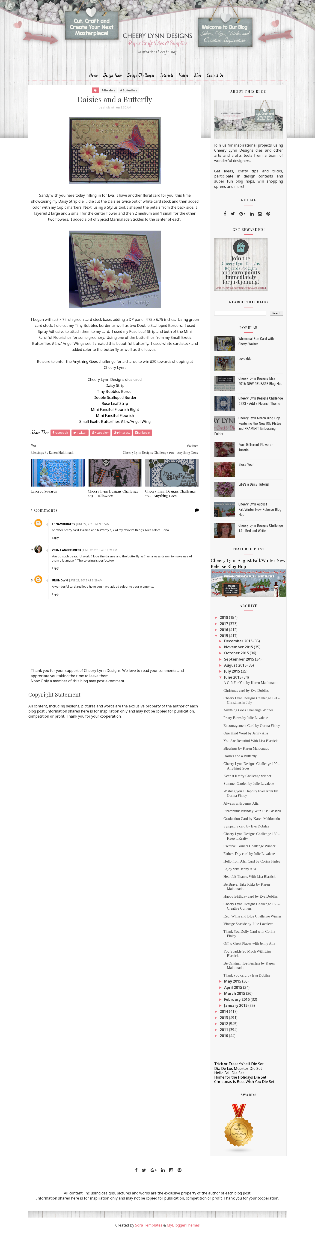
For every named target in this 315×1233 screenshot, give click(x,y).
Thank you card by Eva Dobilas (246, 975)
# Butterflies (128, 90)
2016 (224, 629)
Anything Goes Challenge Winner (248, 710)
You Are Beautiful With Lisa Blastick (250, 741)
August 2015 (235, 665)
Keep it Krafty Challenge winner (247, 776)
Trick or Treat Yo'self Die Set (239, 1063)
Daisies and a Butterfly (240, 756)
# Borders (109, 90)
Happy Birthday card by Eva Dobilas (250, 896)
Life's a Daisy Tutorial (253, 484)
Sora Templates (148, 1225)
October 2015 (237, 653)
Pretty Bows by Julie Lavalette (245, 718)
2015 (224, 635)
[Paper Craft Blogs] (239, 1128)
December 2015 (238, 641)
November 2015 (239, 647)
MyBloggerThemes (183, 1225)
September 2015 (239, 659)
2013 (224, 1017)
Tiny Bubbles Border (115, 391)
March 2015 (235, 993)
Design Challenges (141, 75)
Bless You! (245, 464)
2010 (224, 1035)
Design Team (112, 75)
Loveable (245, 358)
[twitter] (233, 214)
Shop (198, 75)
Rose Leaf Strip (115, 403)
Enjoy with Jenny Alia (239, 869)
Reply (55, 537)
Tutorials (166, 75)
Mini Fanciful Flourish (115, 415)
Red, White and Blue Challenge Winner (252, 916)
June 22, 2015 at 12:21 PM (100, 550)
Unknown (60, 580)
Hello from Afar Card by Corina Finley (251, 861)
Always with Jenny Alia (241, 803)
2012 (224, 1023)
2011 (224, 1029)
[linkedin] (252, 214)
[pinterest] (268, 214)
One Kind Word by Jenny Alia (245, 733)
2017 (224, 623)
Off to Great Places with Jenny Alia (249, 943)
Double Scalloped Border (115, 397)
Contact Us (215, 75)
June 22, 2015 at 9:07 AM (93, 524)
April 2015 (233, 987)
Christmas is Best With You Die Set (244, 1081)
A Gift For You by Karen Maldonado (250, 683)
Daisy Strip (115, 385)
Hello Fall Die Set (229, 1072)
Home (93, 75)
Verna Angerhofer (66, 550)
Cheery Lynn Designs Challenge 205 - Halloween (113, 493)
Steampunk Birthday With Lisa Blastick (252, 811)
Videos (183, 75)
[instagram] (260, 214)
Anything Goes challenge (94, 361)
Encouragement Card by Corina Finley (251, 726)
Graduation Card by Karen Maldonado (251, 819)
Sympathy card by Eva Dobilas (246, 826)
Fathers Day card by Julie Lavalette (249, 854)
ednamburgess (63, 524)
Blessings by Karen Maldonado (246, 748)
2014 (224, 1011)
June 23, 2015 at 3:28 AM (85, 580)
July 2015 (232, 671)
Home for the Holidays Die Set (240, 1077)
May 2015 (233, 981)
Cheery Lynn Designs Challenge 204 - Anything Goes (170, 493)
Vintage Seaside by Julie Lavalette (248, 924)
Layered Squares (44, 491)
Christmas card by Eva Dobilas (246, 690)
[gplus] (242, 214)
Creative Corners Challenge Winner (249, 846)
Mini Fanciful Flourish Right (115, 409)
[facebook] (225, 214)
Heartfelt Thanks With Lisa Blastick (249, 876)
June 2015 (233, 677)
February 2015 (237, 999)
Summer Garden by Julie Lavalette (248, 783)
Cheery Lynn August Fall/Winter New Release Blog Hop (259, 509)
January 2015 (236, 1005)
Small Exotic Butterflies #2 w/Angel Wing (115, 421)
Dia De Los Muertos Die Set (238, 1068)
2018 (224, 617)
